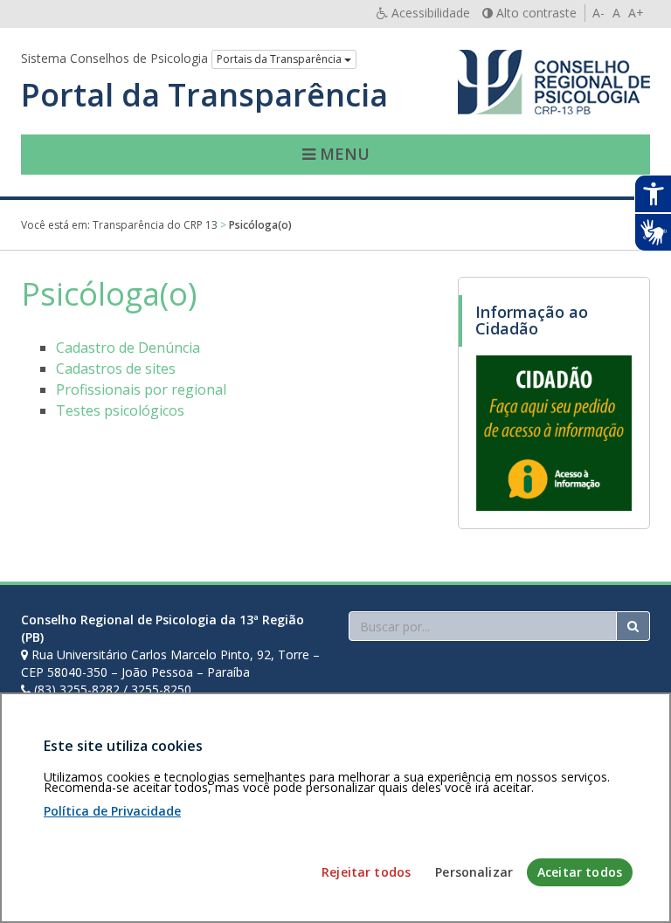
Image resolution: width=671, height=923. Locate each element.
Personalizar (474, 872)
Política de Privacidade (112, 810)
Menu (342, 153)
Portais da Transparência (280, 59)
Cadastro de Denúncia (128, 347)
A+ (636, 12)
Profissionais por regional (141, 389)
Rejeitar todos (366, 872)
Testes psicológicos (120, 410)
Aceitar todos (579, 872)
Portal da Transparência (204, 95)
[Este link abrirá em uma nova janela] (554, 432)
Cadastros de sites (116, 368)
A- (598, 12)
